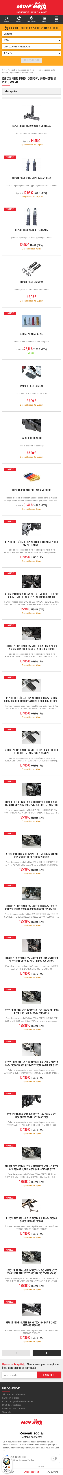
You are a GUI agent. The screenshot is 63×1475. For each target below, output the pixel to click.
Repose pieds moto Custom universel (31, 125)
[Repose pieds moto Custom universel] (31, 113)
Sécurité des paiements (13, 1394)
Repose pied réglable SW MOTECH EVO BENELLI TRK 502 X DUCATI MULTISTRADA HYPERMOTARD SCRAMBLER (32, 595)
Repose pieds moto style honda (31, 230)
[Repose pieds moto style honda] (31, 217)
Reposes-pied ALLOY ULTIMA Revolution (31, 490)
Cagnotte (6, 1412)
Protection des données (13, 1408)
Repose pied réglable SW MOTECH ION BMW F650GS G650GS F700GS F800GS (31, 1220)
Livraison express (10, 1398)
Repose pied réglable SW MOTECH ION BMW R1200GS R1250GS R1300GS (31, 1324)
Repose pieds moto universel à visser (31, 177)
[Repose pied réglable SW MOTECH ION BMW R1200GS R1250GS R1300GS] (31, 1309)
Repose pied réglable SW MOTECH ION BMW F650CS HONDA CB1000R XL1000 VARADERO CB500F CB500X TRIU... (31, 700)
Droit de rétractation (12, 1405)
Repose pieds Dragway (31, 282)
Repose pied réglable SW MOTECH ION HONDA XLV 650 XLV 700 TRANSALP (31, 544)
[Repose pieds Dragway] (31, 269)
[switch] (6, 1470)
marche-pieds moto (32, 438)
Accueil (3, 70)
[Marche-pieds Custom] (31, 373)
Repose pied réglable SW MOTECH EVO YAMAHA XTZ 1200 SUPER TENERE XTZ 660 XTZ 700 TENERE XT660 (31, 1272)
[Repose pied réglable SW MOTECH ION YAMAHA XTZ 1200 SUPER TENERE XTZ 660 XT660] (31, 1101)
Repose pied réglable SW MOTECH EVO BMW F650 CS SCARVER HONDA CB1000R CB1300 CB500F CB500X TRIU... (31, 908)
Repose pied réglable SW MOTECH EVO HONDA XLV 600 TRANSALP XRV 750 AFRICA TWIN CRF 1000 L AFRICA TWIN (31, 804)
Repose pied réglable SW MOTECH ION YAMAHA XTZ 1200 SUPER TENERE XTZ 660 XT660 (31, 1116)
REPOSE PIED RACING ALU (31, 334)
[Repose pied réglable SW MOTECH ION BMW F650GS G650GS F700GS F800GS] (31, 1205)
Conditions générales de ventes (17, 1401)
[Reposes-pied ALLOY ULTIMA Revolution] (31, 477)
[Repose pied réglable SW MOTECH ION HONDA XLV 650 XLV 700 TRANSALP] (31, 529)
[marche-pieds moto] (31, 425)
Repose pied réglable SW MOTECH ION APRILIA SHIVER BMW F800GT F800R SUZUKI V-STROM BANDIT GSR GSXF (31, 1064)
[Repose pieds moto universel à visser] (31, 165)
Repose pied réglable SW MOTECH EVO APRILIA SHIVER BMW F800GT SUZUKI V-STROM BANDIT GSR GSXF (31, 1168)
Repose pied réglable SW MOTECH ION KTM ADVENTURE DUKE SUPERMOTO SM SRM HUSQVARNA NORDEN (31, 960)
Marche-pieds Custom (31, 386)
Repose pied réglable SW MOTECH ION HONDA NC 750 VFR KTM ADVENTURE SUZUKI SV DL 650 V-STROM (31, 647)
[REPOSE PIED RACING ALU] (31, 321)
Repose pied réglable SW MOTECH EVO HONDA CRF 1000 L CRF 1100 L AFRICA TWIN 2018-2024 (31, 1012)
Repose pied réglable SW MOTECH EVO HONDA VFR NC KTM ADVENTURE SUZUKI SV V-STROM (31, 856)
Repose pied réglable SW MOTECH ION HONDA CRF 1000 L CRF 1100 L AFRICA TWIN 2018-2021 (31, 752)
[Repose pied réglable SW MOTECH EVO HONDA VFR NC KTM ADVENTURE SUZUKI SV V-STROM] (31, 841)
